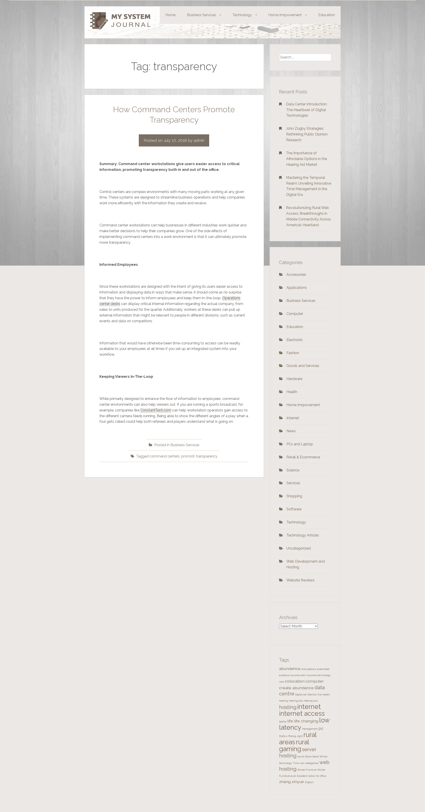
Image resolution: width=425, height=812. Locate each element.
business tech (298, 675)
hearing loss (311, 700)
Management (310, 728)
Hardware (294, 379)
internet (309, 706)
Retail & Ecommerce (303, 457)
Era (320, 694)
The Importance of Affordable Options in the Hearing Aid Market (306, 159)
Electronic (294, 340)
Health (291, 392)
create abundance (296, 687)
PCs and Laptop (299, 444)
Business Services (204, 15)
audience (284, 675)
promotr (187, 456)
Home (170, 15)
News (291, 431)
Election (312, 694)
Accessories (296, 274)
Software (293, 509)
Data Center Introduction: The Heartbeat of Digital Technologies (306, 110)
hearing (283, 700)
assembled (323, 669)
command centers (165, 456)
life (290, 721)
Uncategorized (298, 548)
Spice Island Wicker (316, 756)
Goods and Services (302, 366)
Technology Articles (302, 535)
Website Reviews (300, 580)
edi (305, 694)
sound (300, 756)
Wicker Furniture (307, 769)
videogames (312, 763)
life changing (306, 721)
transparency (206, 456)
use (302, 763)
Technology (244, 15)
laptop (282, 721)
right (300, 736)
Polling (292, 736)
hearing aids (296, 700)
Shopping (294, 496)
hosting (287, 707)
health (326, 694)
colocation (295, 681)
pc (321, 728)
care (281, 681)
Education (326, 15)
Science (292, 470)
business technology (319, 675)
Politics (283, 736)
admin (199, 140)
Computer (294, 314)
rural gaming (294, 745)
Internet (292, 418)
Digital (298, 694)
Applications (296, 287)
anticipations (308, 669)
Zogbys (309, 782)
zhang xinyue (291, 781)
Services (293, 483)
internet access (302, 713)
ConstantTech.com (155, 410)
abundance (289, 668)
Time (296, 763)
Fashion (292, 353)
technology (285, 763)
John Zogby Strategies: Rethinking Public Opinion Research (307, 134)
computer (314, 681)
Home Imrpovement (287, 15)
